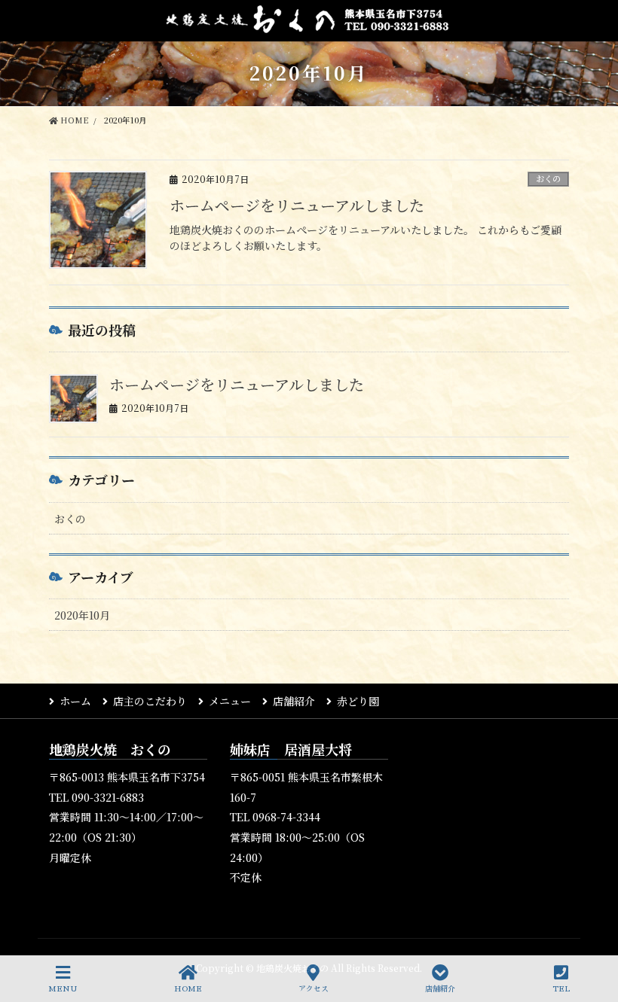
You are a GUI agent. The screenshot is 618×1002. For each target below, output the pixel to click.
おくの (548, 178)
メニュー (230, 700)
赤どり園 (358, 700)
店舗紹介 (294, 700)
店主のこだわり (150, 700)
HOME (188, 989)
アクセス (313, 989)
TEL (561, 989)
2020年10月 (82, 615)
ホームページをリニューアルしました (297, 205)
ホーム (75, 700)
